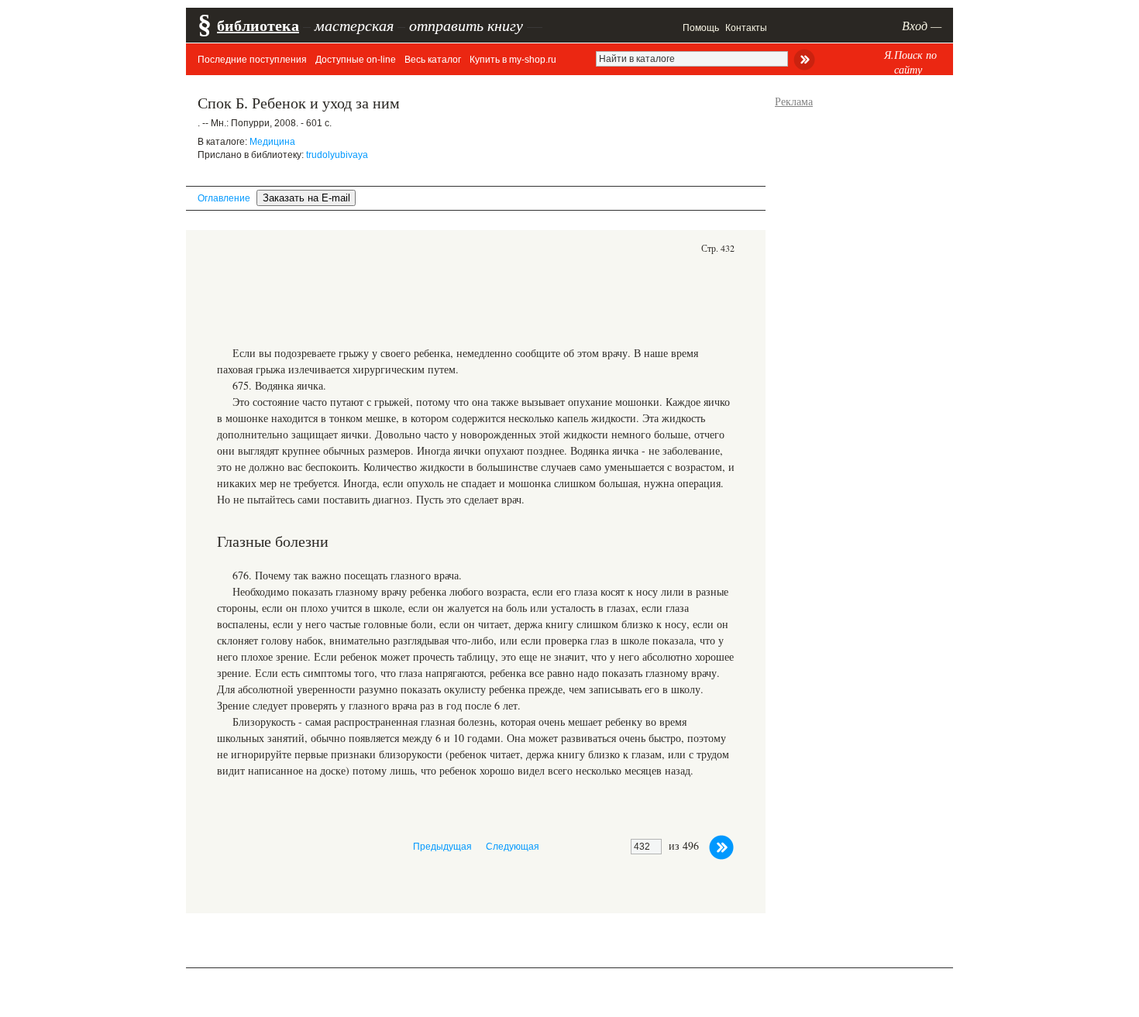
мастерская (354, 25)
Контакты (746, 27)
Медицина (272, 141)
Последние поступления (252, 59)
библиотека (258, 25)
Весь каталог (432, 59)
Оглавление (224, 198)
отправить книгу (466, 25)
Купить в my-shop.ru (513, 59)
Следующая (512, 846)
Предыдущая (442, 846)
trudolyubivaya (337, 154)
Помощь (701, 27)
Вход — (921, 25)
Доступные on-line (355, 59)
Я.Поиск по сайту (910, 62)
